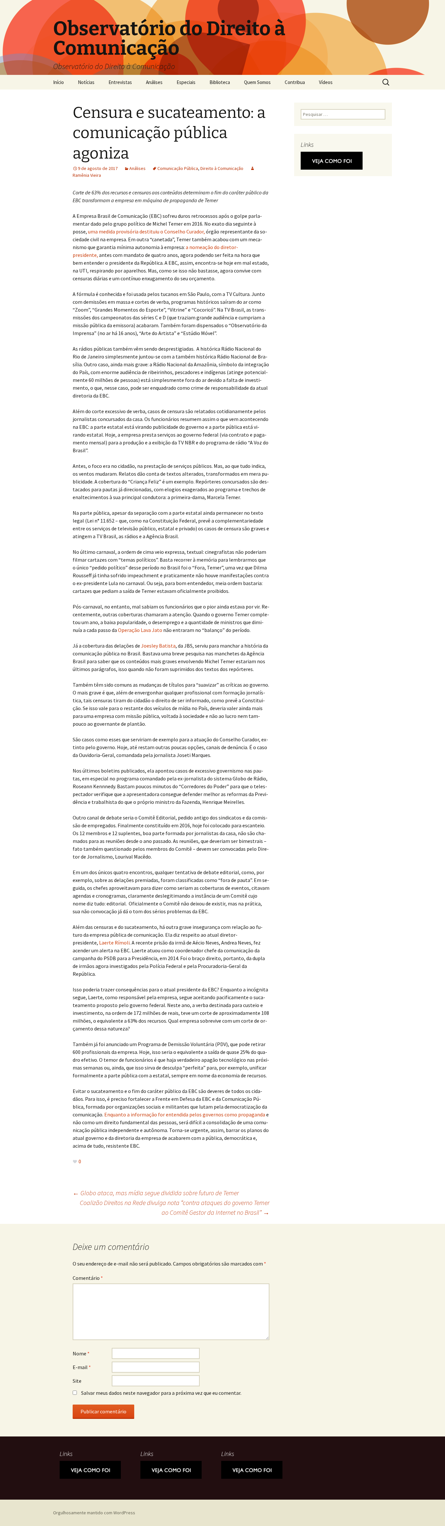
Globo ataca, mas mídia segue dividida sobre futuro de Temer (156, 1193)
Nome (81, 1353)
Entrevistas (120, 82)
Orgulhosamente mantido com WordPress (94, 1513)
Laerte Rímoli (114, 942)
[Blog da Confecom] (332, 160)
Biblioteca (219, 82)
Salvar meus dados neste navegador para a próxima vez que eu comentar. (161, 1393)
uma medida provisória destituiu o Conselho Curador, (147, 231)
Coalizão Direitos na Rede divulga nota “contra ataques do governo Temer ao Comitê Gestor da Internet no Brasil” (174, 1207)
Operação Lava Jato (140, 630)
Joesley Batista (158, 645)
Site (77, 1381)
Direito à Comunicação (221, 168)
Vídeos (326, 82)
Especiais (186, 82)
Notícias (86, 82)
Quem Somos (257, 82)
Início (58, 82)
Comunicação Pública (177, 168)
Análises (154, 82)
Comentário (88, 1278)
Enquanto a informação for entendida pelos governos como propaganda (184, 1114)
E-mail (82, 1367)
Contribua (295, 82)
